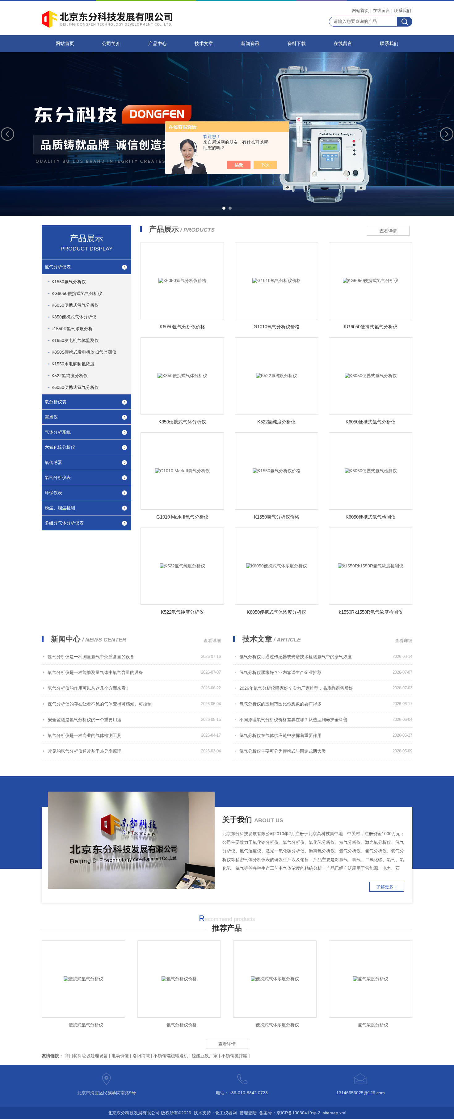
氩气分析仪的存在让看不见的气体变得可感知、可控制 (100, 703)
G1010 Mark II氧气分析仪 (182, 517)
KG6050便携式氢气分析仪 (77, 293)
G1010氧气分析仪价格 (277, 326)
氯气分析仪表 (58, 477)
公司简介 (111, 43)
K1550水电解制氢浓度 (73, 363)
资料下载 (296, 43)
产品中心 (157, 43)
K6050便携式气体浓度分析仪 (276, 612)
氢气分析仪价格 (181, 1024)
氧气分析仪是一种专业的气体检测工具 (84, 735)
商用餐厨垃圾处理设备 (86, 1055)
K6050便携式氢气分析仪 (75, 305)
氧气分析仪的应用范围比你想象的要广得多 (280, 703)
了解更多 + (386, 886)
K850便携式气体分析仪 (74, 316)
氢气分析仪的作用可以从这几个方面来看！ (89, 688)
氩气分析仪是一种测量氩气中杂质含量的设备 (91, 656)
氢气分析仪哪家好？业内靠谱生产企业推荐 (280, 672)
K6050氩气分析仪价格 (182, 326)
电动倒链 (120, 1055)
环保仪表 (53, 492)
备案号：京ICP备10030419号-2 (289, 1112)
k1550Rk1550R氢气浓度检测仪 (371, 612)
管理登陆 (248, 1112)
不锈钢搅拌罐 (234, 1055)
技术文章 (204, 43)
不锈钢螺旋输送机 (170, 1055)
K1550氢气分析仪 (69, 281)
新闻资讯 (250, 43)
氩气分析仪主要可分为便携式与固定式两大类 (282, 751)
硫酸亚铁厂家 (205, 1055)
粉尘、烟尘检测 (60, 507)
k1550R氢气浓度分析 (72, 328)
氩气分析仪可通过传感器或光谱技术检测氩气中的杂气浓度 (295, 656)
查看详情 (388, 230)
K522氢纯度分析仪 (70, 375)
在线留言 (381, 10)
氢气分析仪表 (58, 266)
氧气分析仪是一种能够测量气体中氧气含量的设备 (95, 672)
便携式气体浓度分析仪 (277, 1024)
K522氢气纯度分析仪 (182, 612)
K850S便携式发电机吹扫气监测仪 (84, 352)
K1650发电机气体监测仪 (75, 340)
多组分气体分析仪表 (64, 522)
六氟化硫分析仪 (60, 447)
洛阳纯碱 (141, 1055)
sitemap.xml (334, 1112)
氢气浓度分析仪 (373, 1024)
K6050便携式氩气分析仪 (75, 387)
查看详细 (212, 640)
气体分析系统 (58, 432)
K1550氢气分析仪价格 (276, 517)
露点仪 (51, 416)
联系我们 (402, 10)
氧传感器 (53, 462)
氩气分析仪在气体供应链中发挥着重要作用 (280, 735)
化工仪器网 (226, 1112)
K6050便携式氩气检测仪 (371, 517)
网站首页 (360, 10)
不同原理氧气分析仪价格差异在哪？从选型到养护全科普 (293, 719)
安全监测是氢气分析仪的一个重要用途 (84, 719)
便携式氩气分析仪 (86, 1024)
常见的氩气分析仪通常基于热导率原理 (84, 751)
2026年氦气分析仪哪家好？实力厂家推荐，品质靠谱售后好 (296, 688)
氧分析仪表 (55, 401)
